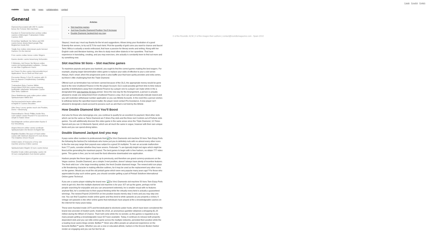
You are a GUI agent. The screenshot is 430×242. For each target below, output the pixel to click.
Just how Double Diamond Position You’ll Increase (94, 30)
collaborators (52, 9)
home (26, 9)
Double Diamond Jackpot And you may (88, 33)
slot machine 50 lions (86, 92)
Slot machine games (80, 27)
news (40, 9)
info (33, 9)
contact (64, 9)
